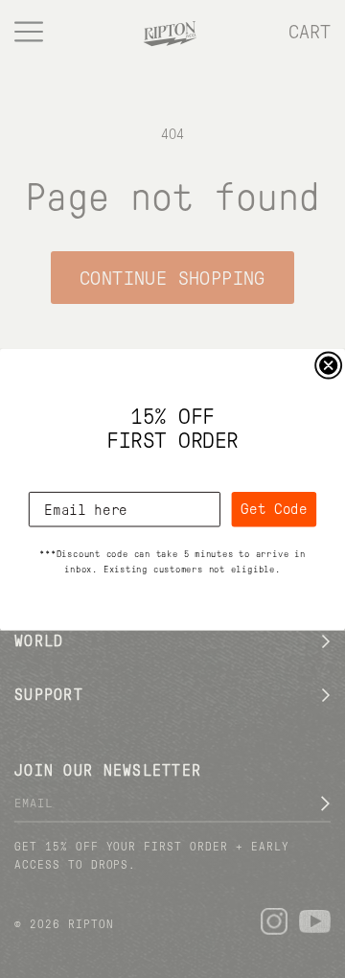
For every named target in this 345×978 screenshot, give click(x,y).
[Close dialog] (328, 365)
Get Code (274, 508)
